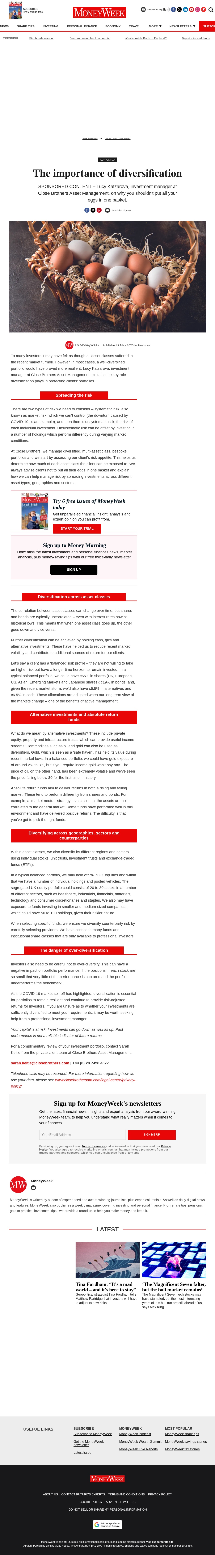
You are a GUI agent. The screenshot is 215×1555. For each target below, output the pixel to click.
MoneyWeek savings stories (186, 1441)
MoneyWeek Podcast (135, 1434)
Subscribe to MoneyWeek (92, 1434)
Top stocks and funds (196, 38)
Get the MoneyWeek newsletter (88, 1443)
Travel (134, 26)
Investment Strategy (118, 138)
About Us (50, 1494)
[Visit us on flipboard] (203, 9)
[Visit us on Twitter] (179, 9)
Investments (90, 138)
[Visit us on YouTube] (191, 9)
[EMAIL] (34, 1188)
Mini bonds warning (42, 38)
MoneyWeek (89, 345)
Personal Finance (82, 26)
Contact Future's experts (83, 1494)
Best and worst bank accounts (90, 38)
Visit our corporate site (159, 1541)
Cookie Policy (91, 1502)
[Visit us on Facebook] (173, 9)
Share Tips (25, 26)
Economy (113, 26)
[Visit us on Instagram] (197, 9)
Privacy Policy (160, 1494)
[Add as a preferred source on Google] (107, 1524)
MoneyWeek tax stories (182, 1449)
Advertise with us (120, 1502)
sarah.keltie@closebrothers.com (40, 1063)
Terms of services (94, 1146)
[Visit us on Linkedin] (185, 9)
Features (144, 345)
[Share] (86, 210)
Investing (51, 26)
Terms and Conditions (126, 1494)
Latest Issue (82, 1452)
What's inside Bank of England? (146, 38)
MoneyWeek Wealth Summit (140, 1441)
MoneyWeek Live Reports (138, 1449)
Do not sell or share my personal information (107, 1509)
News (4, 26)
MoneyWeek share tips (182, 1434)
